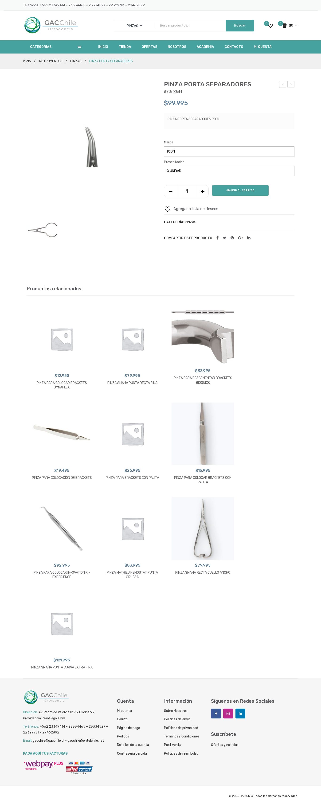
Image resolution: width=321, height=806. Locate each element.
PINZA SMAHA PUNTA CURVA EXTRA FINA (62, 667)
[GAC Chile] (51, 25)
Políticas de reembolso (181, 754)
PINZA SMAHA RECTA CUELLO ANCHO (202, 573)
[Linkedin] (240, 713)
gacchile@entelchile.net (85, 741)
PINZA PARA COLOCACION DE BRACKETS (62, 478)
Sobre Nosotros (176, 711)
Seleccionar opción (62, 365)
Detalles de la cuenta (133, 745)
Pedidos (123, 736)
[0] (270, 25)
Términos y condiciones (182, 736)
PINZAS (76, 61)
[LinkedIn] (249, 238)
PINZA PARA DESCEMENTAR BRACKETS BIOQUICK (203, 380)
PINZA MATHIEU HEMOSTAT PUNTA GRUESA (132, 575)
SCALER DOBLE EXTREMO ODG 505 (291, 85)
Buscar (240, 25)
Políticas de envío (177, 719)
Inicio (27, 61)
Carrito (122, 719)
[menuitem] (103, 46)
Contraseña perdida (132, 754)
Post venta (172, 745)
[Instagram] (228, 713)
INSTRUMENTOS (51, 61)
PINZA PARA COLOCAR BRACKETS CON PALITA (202, 480)
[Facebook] (217, 238)
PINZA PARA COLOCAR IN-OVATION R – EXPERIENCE (283, 85)
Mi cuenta (124, 711)
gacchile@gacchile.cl (48, 741)
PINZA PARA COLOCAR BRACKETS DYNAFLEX (62, 385)
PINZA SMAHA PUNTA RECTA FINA (132, 383)
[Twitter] (224, 238)
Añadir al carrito (240, 190)
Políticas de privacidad (181, 728)
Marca (168, 142)
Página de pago (128, 728)
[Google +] (240, 238)
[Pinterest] (232, 238)
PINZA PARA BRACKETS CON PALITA (132, 478)
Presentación (174, 162)
